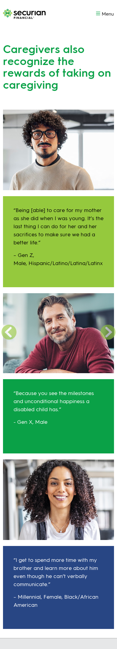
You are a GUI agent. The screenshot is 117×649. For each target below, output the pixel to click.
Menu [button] (108, 14)
